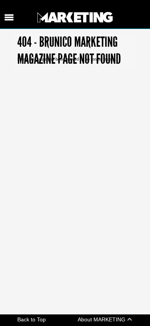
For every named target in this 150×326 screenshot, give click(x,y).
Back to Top (31, 319)
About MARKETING (102, 319)
